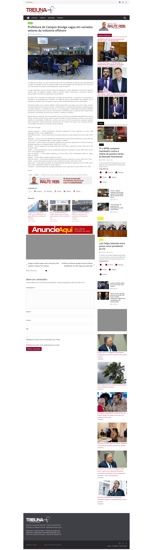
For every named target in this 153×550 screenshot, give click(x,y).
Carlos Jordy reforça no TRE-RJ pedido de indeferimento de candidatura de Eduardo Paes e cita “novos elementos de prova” (110, 64)
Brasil (101, 239)
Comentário (30, 288)
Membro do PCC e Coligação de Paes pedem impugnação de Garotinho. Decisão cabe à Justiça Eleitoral (112, 355)
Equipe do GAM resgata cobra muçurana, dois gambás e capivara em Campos (43, 264)
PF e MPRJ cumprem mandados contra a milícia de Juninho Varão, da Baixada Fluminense (111, 152)
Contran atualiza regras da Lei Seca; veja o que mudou (117, 284)
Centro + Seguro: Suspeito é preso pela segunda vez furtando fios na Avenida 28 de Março (116, 194)
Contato (60, 18)
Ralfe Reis (39, 34)
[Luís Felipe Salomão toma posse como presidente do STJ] (112, 229)
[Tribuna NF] (28, 18)
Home (30, 175)
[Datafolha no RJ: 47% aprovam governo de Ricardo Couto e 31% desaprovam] (112, 43)
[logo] (38, 518)
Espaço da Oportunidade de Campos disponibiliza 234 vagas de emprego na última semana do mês (60, 215)
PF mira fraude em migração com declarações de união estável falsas (116, 207)
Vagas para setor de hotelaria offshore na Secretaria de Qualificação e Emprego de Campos (81, 215)
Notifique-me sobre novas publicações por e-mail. (43, 345)
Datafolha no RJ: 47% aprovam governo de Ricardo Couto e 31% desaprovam (110, 40)
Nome (28, 312)
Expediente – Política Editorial (120, 546)
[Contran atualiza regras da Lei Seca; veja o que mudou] (103, 286)
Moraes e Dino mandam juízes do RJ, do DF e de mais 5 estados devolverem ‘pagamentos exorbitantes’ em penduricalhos (117, 298)
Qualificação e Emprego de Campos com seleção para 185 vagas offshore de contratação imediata (37, 215)
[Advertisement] (60, 247)
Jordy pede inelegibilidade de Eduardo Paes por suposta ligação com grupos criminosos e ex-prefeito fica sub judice (111, 415)
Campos (42, 18)
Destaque (51, 18)
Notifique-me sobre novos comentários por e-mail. (43, 340)
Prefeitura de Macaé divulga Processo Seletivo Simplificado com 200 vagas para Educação (77, 264)
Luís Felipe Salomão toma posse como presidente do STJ (112, 246)
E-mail (28, 320)
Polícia (101, 144)
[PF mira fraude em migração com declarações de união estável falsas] (103, 208)
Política (34, 18)
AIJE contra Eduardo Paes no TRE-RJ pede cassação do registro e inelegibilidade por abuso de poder (111, 499)
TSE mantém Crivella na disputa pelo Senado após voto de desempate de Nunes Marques (111, 94)
